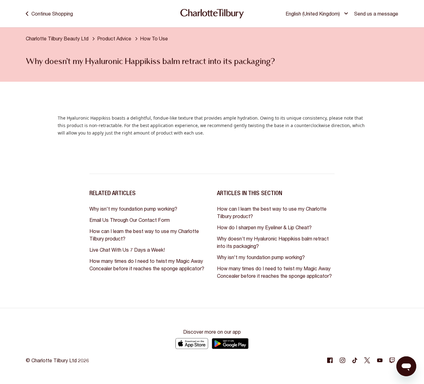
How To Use (154, 38)
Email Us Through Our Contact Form (129, 220)
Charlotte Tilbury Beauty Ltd (57, 38)
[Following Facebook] (330, 360)
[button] (318, 13)
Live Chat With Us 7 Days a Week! (127, 250)
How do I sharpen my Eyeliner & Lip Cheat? (264, 227)
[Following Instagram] (342, 360)
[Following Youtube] (379, 360)
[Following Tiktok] (355, 360)
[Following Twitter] (367, 360)
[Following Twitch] (392, 360)
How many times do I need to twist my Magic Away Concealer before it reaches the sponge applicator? (146, 264)
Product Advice (114, 38)
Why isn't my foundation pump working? (133, 209)
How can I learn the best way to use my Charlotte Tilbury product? (144, 234)
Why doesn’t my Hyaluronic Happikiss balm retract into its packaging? (273, 242)
